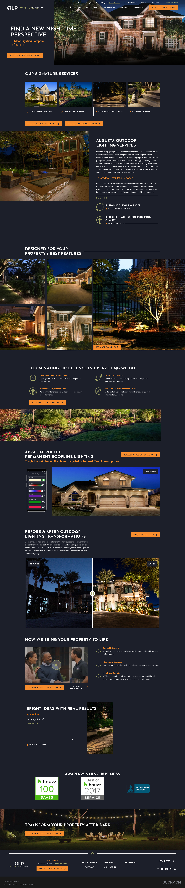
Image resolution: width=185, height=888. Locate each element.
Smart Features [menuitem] (73, 8)
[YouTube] (162, 869)
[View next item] (78, 739)
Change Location (114, 3)
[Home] (25, 8)
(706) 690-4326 (172, 3)
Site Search (155, 3)
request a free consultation (42, 688)
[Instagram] (166, 869)
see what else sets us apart (46, 402)
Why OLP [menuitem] (124, 8)
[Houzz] (171, 869)
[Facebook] (158, 869)
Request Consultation (51, 869)
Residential (110, 863)
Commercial (130, 863)
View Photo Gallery (143, 535)
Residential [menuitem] (92, 8)
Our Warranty (132, 3)
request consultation (163, 7)
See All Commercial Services (82, 124)
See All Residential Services (42, 124)
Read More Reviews (38, 745)
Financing (144, 3)
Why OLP (89, 867)
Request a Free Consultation (25, 55)
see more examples (106, 347)
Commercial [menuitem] (109, 8)
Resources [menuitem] (139, 8)
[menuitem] (7, 884)
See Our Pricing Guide (76, 687)
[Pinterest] (175, 869)
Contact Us (110, 867)
